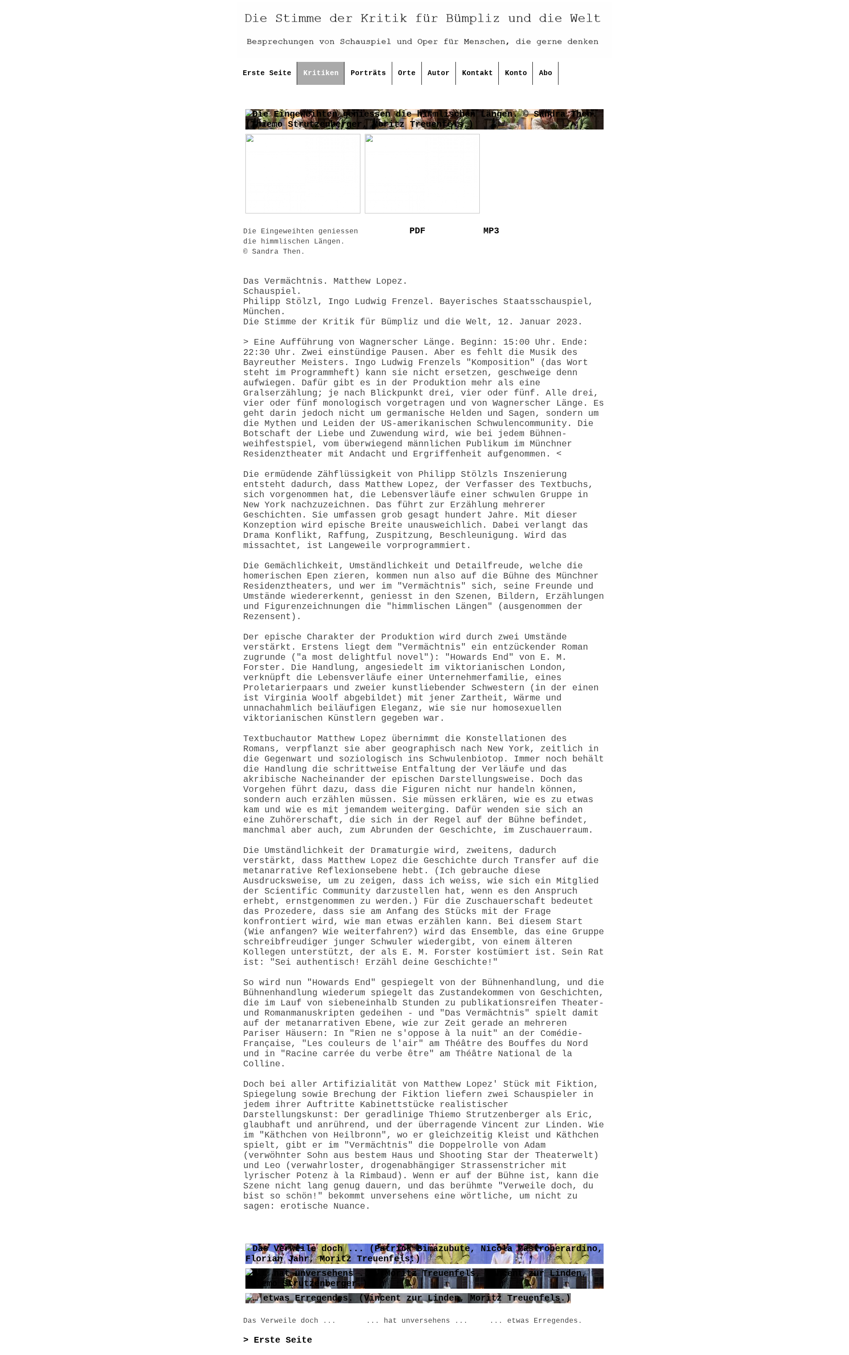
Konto (516, 73)
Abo (545, 73)
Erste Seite (267, 73)
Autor (439, 73)
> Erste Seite (277, 1340)
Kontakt (477, 73)
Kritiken (321, 73)
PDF (417, 231)
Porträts (368, 73)
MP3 (491, 231)
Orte (407, 73)
